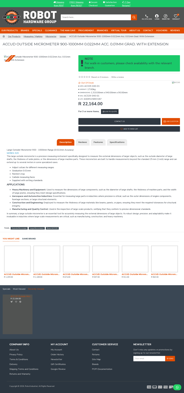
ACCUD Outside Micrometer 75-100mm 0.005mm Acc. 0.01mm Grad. (135, 274)
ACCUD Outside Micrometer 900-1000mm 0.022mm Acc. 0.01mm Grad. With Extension (21, 296)
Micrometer (51, 36)
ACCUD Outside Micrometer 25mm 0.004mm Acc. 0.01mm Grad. (105, 274)
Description (66, 142)
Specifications (117, 142)
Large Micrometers (37, 228)
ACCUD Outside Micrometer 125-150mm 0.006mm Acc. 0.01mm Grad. (17, 274)
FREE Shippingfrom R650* (76, 4)
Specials (6, 289)
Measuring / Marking (33, 36)
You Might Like (11, 239)
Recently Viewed (36, 289)
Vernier (63, 36)
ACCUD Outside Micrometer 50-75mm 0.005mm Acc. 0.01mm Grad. (164, 274)
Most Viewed (19, 289)
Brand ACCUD (52, 228)
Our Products (14, 36)
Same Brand (29, 239)
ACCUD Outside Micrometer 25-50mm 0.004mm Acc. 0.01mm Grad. (76, 274)
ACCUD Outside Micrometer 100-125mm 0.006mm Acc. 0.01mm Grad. (46, 274)
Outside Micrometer (19, 228)
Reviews (82, 142)
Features (98, 142)
